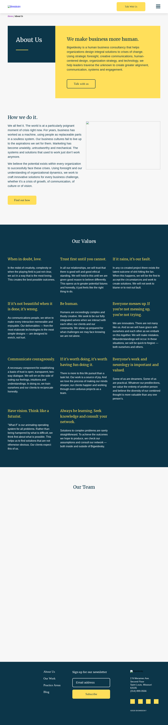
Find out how (22, 200)
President (84, 515)
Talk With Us (131, 6)
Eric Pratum (84, 561)
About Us (49, 671)
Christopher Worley (136, 511)
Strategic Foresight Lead (31, 615)
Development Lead (137, 515)
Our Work (49, 678)
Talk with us (81, 83)
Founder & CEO (31, 515)
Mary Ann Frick (84, 511)
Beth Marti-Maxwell (31, 561)
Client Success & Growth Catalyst (31, 565)
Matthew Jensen (136, 561)
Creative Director (136, 565)
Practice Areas (52, 685)
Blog (46, 692)
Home (10, 16)
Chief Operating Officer (84, 565)
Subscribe (91, 694)
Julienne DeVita (31, 611)
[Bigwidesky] (26, 6)
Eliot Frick (31, 511)
